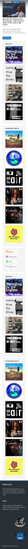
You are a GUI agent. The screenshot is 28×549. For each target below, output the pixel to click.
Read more (7, 38)
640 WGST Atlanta (14, 507)
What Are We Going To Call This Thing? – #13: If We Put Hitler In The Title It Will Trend (13, 22)
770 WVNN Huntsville (13, 509)
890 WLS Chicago (7, 505)
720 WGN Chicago (15, 505)
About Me (16, 2)
